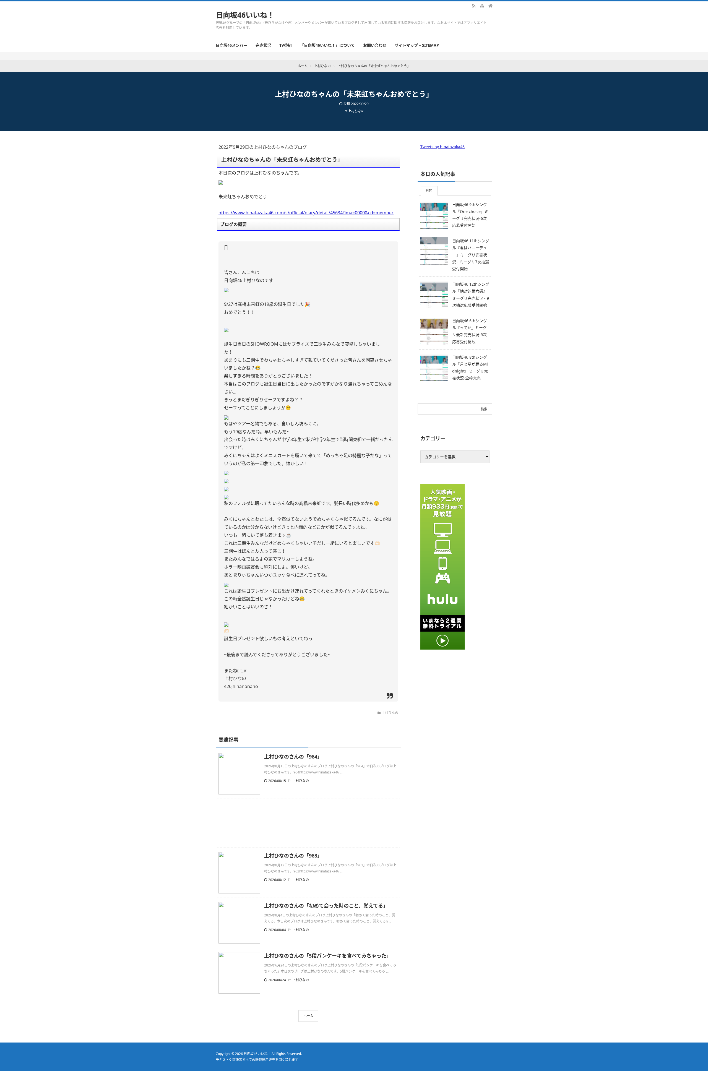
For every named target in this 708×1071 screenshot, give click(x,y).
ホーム (308, 1015)
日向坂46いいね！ (245, 15)
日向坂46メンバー (231, 45)
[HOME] (490, 5)
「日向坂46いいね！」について (327, 45)
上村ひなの (356, 111)
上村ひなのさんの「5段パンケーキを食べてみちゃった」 (327, 955)
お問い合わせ (374, 45)
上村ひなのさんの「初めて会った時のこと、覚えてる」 (326, 905)
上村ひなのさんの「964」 (293, 756)
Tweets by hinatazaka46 (442, 146)
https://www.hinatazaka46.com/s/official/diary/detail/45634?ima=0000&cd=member (306, 213)
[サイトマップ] (482, 5)
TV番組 (285, 45)
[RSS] (474, 5)
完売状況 (263, 45)
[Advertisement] (308, 823)
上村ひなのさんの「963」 (293, 855)
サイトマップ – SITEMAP (417, 45)
